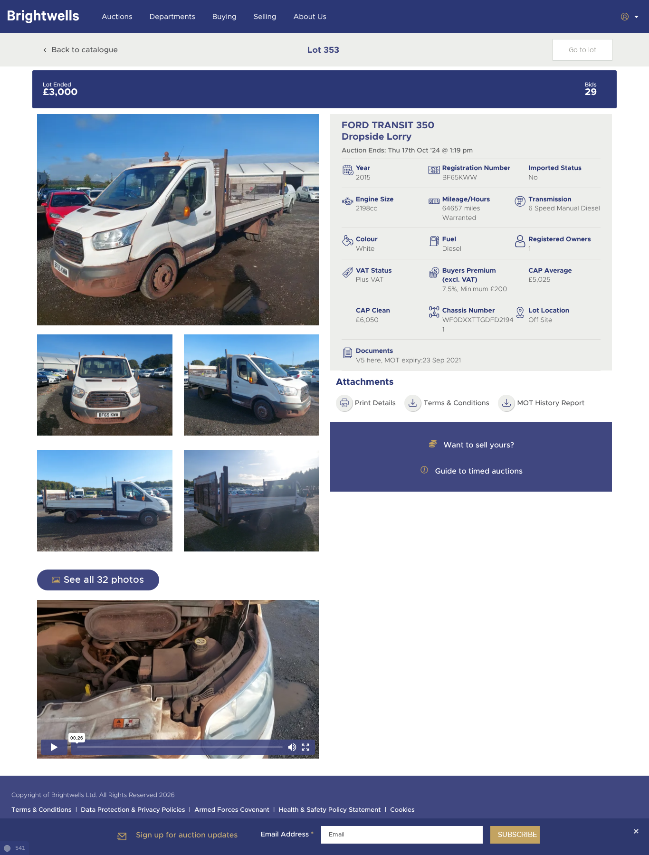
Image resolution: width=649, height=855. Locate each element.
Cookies (402, 810)
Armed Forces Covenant (231, 810)
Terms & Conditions (456, 403)
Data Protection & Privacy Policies (133, 810)
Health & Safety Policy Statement (330, 810)
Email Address (287, 834)
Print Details (375, 403)
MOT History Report (550, 403)
